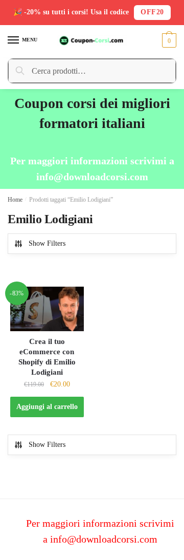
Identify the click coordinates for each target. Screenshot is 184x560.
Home (15, 199)
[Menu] (14, 40)
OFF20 (152, 12)
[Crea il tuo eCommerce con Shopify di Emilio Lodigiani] (47, 309)
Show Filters (47, 243)
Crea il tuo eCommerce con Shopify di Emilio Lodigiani (47, 356)
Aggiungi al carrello (47, 407)
